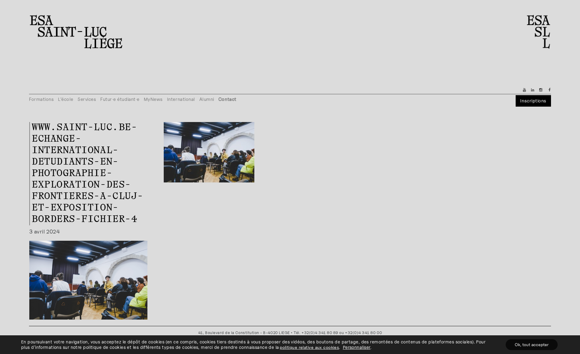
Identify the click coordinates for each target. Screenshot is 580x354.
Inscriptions (533, 101)
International (181, 99)
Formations (41, 99)
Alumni (206, 99)
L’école (65, 99)
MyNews (153, 99)
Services (87, 99)
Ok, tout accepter (532, 344)
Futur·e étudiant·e (120, 99)
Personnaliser (357, 347)
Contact (227, 99)
